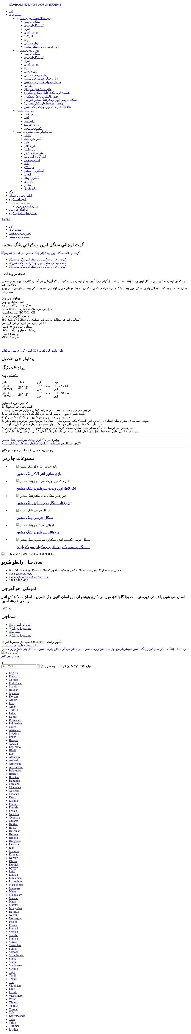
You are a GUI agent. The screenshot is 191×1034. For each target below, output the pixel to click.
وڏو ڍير (28, 85)
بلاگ (11, 192)
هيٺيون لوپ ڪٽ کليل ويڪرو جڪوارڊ (47, 92)
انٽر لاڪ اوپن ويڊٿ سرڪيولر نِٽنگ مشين (26, 439)
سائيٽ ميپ (8, 645)
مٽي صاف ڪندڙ (34, 153)
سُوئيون (28, 181)
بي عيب (29, 114)
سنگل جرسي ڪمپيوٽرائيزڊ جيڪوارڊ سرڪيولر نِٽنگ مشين (36, 443)
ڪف (27, 117)
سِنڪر (28, 185)
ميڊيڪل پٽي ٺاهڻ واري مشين (19, 648)
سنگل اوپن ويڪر (19, 236)
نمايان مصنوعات (28, 645)
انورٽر (27, 174)
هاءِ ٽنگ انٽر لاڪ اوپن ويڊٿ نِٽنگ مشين (47, 106)
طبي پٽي (29, 121)
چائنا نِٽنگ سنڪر (170, 648)
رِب (26, 39)
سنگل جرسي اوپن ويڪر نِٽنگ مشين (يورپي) (50, 99)
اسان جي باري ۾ (20, 202)
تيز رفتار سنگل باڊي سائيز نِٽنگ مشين (43, 503)
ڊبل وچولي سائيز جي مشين (41, 78)
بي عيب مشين (25, 110)
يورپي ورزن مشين (27, 50)
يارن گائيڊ (30, 146)
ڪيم (26, 142)
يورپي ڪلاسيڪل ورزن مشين (34, 18)
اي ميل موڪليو (10, 656)
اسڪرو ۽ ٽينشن (34, 170)
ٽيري (27, 28)
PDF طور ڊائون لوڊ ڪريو (48, 350)
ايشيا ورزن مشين (20, 233)
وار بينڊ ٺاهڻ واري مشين (100, 648)
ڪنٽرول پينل (31, 177)
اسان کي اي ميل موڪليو (16, 350)
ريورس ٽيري (31, 32)
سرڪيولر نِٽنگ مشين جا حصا (34, 131)
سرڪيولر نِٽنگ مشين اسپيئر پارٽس (137, 648)
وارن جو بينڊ (31, 124)
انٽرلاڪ (28, 36)
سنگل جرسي (32, 21)
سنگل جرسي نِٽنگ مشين (34, 518)
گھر (11, 11)
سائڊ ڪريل (30, 188)
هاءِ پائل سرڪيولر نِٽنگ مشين (38, 532)
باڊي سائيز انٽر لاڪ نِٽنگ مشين (38, 474)
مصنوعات (15, 14)
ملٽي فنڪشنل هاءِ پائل (37, 89)
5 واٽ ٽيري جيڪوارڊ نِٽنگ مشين (43, 103)
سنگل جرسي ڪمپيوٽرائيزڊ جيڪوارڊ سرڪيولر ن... (53, 547)
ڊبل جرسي (30, 71)
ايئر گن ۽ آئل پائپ (35, 156)
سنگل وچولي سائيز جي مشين (42, 82)
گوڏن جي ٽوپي (33, 128)
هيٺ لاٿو (29, 167)
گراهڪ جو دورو (18, 209)
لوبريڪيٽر (30, 149)
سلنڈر (27, 135)
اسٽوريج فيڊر (32, 160)
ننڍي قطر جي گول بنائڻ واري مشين (61, 648)
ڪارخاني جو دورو (27, 206)
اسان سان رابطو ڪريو (23, 213)
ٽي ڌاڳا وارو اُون (33, 25)
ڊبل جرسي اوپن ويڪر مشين (41, 46)
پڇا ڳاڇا (6, 608)
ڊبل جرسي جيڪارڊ (35, 75)
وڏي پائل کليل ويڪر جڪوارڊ (41, 96)
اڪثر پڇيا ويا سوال (20, 195)
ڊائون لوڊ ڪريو (18, 199)
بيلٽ (26, 163)
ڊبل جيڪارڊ (31, 43)
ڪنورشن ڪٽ (32, 138)
